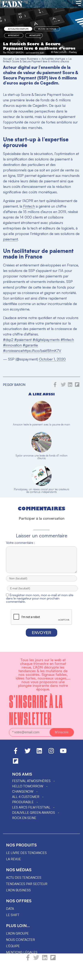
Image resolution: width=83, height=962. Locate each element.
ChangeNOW (22, 791)
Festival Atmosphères (31, 781)
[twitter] (36, 959)
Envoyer (41, 632)
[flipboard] (53, 959)
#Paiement (13, 35)
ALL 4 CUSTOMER (25, 797)
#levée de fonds (47, 29)
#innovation (12, 345)
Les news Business (26, 58)
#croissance (13, 350)
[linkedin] (44, 959)
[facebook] (27, 959)
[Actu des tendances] (12, 4)
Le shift (12, 915)
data (10, 909)
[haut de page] (76, 957)
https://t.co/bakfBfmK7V (42, 350)
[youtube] (63, 753)
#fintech (67, 339)
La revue (13, 859)
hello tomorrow (27, 786)
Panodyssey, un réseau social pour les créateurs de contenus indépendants (41, 490)
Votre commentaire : (20, 543)
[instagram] (51, 753)
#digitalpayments (46, 339)
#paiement (23, 339)
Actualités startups (18, 29)
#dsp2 (8, 339)
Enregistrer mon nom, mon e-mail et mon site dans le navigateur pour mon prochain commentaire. (39, 598)
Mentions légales (21, 952)
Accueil (7, 58)
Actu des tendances (23, 877)
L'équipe (13, 946)
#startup (34, 35)
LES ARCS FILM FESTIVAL (31, 807)
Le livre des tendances (26, 853)
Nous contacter (20, 940)
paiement (10, 239)
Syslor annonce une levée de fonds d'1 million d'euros (41, 457)
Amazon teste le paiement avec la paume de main (41, 424)
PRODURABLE (23, 802)
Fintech (29, 206)
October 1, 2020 (52, 359)
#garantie (30, 345)
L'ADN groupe (17, 933)
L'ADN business (18, 890)
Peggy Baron (15, 52)
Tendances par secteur (26, 884)
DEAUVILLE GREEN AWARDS (33, 813)
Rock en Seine (24, 818)
